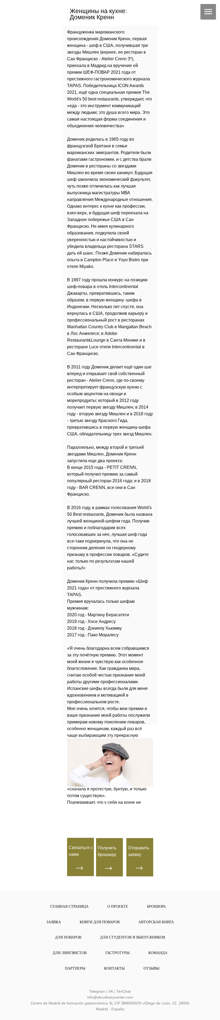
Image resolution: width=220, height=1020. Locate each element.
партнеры (75, 968)
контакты (114, 968)
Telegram (97, 991)
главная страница (69, 907)
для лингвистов (70, 953)
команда (157, 953)
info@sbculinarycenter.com (110, 997)
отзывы (151, 968)
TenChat (123, 991)
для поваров (68, 937)
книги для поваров (100, 922)
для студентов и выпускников (132, 937)
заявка (53, 922)
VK (110, 991)
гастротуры (117, 953)
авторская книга (156, 922)
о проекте (117, 907)
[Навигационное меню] (208, 11)
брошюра (156, 907)
